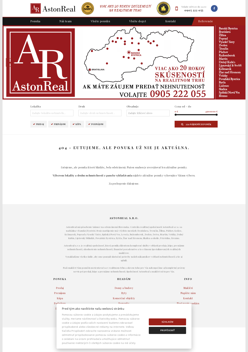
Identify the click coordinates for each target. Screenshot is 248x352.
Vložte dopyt (137, 21)
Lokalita (35, 106)
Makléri (188, 288)
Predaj (40, 124)
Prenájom (59, 124)
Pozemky (124, 303)
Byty (124, 293)
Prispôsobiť (167, 330)
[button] (10, 62)
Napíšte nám (188, 293)
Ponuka (35, 21)
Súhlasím (167, 321)
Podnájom (97, 124)
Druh (81, 106)
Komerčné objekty (124, 298)
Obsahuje (133, 106)
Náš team (65, 21)
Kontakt (170, 21)
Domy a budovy (124, 288)
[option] (124, 62)
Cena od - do (183, 106)
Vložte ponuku (100, 21)
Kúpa (78, 124)
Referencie (205, 21)
